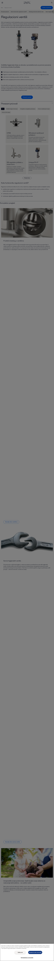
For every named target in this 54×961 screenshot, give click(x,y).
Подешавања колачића (27, 957)
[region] (27, 952)
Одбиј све (20, 952)
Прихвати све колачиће (35, 952)
